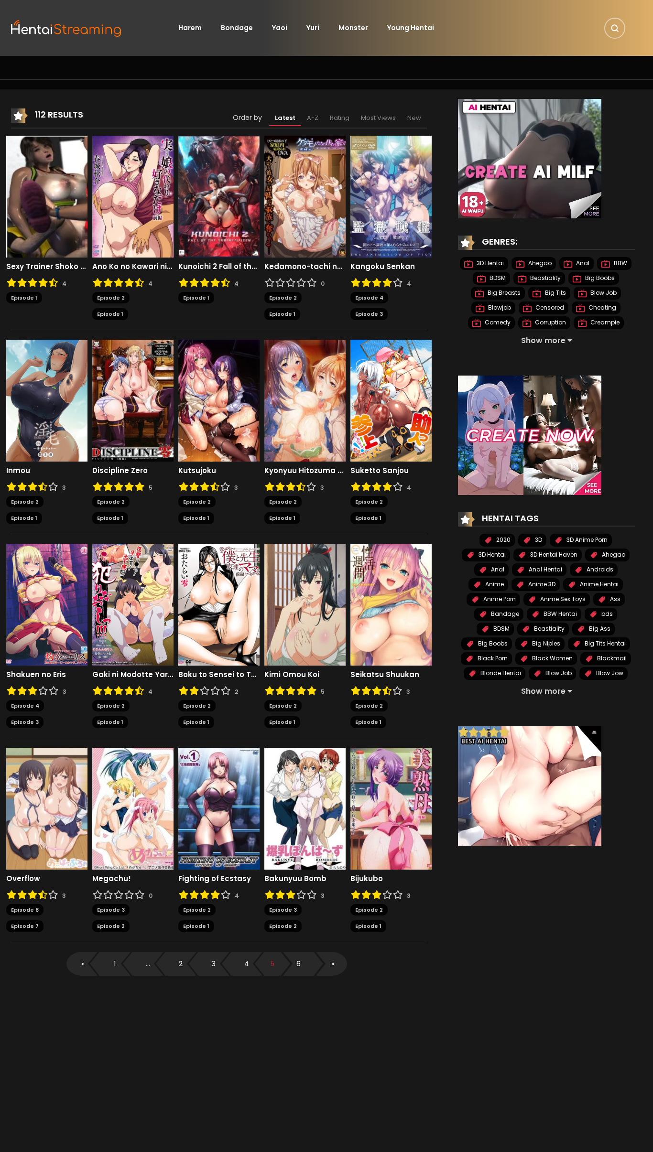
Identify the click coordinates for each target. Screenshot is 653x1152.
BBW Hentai (559, 614)
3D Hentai (489, 263)
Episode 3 (369, 314)
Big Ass (599, 628)
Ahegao (539, 263)
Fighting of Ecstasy (214, 878)
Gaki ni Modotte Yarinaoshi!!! (133, 674)
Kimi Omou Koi (291, 674)
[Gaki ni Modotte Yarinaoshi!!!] (133, 604)
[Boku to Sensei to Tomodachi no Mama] (219, 604)
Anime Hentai (598, 584)
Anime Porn (499, 599)
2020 (503, 540)
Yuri (312, 27)
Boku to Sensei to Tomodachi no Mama (219, 674)
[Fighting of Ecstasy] (219, 808)
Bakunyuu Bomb (295, 878)
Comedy (497, 322)
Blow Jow (609, 673)
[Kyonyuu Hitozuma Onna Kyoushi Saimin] (305, 400)
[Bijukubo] (391, 808)
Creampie (604, 322)
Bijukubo (366, 878)
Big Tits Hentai (604, 643)
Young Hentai (410, 27)
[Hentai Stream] (66, 27)
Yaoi (279, 27)
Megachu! (111, 878)
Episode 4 (369, 297)
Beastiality (545, 278)
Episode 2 (111, 297)
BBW (619, 263)
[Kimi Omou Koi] (305, 604)
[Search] (614, 28)
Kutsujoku (197, 470)
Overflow (23, 878)
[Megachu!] (133, 808)
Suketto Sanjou (379, 470)
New (414, 117)
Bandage (504, 614)
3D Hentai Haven (553, 554)
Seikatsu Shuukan (384, 674)
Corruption (549, 322)
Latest (285, 117)
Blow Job (603, 293)
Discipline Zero (120, 470)
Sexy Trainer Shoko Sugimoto (46, 266)
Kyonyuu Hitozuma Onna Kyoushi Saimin (305, 470)
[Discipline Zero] (133, 400)
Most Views (378, 117)
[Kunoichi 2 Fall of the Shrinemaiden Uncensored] (219, 196)
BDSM (497, 278)
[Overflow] (46, 808)
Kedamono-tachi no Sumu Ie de (305, 266)
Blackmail (611, 658)
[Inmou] (46, 400)
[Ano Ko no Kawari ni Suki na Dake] (133, 196)
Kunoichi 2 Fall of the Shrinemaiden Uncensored (219, 266)
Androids (599, 569)
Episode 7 (25, 926)
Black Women (552, 658)
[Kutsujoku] (219, 400)
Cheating (601, 307)
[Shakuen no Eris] (46, 604)
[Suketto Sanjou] (391, 400)
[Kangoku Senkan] (391, 196)
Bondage (237, 27)
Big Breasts (503, 293)
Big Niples (545, 643)
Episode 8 (25, 910)
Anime (494, 584)
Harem (190, 27)
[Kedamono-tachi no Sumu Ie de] (305, 196)
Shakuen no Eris (36, 674)
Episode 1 (24, 297)
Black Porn (492, 658)
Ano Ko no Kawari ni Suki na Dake (133, 266)
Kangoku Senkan (382, 266)
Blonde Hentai (500, 673)
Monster (353, 27)
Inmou (18, 470)
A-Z (312, 117)
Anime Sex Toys (562, 599)
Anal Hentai (544, 569)
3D (537, 540)
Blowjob (499, 307)
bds (606, 614)
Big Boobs (599, 278)
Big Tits (555, 293)
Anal (582, 263)
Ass (614, 599)
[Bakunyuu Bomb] (305, 808)
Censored (549, 307)
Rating (339, 117)
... (148, 964)
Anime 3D (541, 584)
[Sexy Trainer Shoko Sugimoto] (46, 196)
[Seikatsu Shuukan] (391, 604)
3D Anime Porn (586, 540)
